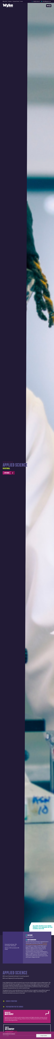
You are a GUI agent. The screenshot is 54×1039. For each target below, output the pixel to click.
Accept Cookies (43, 1035)
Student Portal (16, 1)
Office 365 (5, 1)
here (8, 1035)
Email (21, 1)
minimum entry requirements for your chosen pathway (36, 943)
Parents (9, 1)
